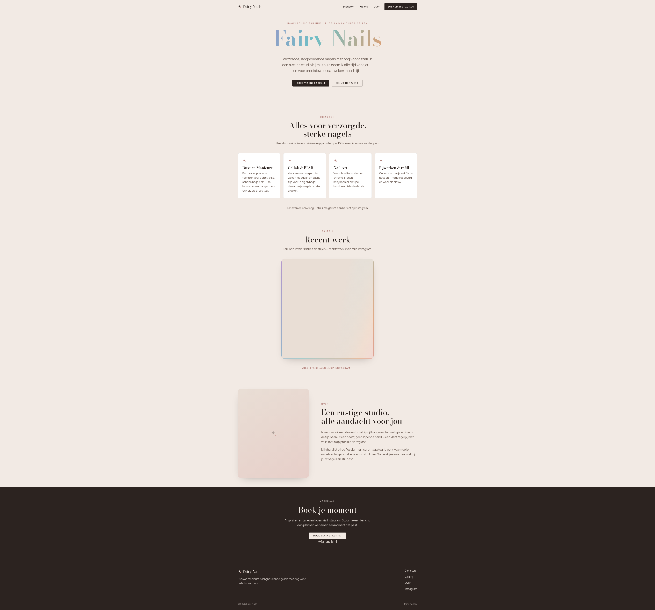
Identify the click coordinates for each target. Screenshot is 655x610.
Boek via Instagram (401, 6)
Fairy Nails (252, 6)
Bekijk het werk (347, 83)
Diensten (348, 6)
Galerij (364, 6)
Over (377, 6)
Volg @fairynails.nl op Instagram (327, 367)
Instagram (411, 589)
